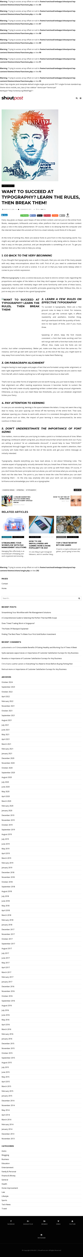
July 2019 (5, 839)
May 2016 (5, 1020)
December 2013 (8, 1134)
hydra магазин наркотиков (13, 653)
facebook (11, 1224)
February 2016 (7, 1034)
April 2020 (6, 796)
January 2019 (7, 868)
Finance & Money (8, 1176)
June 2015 (6, 1072)
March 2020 (6, 801)
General (61, 537)
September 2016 (8, 1001)
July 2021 (5, 725)
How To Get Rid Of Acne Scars (61, 499)
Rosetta (5, 658)
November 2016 (8, 991)
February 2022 (7, 701)
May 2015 (5, 1077)
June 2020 (6, 787)
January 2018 (7, 925)
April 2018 (6, 910)
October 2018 (7, 882)
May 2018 (5, 906)
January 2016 (7, 1039)
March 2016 (6, 1029)
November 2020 (8, 763)
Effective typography (10, 278)
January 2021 (7, 754)
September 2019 (8, 830)
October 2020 (7, 768)
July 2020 (5, 782)
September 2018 (8, 887)
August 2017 (7, 949)
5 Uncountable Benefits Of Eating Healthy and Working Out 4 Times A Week (46, 647)
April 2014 (6, 1115)
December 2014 (8, 1101)
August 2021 (7, 720)
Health (4, 1184)
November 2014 (8, 1105)
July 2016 (5, 1010)
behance (45, 1224)
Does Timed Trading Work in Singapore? (18, 623)
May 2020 (5, 792)
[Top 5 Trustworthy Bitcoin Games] (68, 524)
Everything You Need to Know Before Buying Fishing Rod (49, 664)
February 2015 (7, 1091)
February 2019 (7, 863)
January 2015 (7, 1096)
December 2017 (8, 929)
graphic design (9, 490)
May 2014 (5, 1110)
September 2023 (8, 687)
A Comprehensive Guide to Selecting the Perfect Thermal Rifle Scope (29, 618)
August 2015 (7, 1063)
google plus (28, 1224)
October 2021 (7, 711)
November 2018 (8, 877)
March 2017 (6, 972)
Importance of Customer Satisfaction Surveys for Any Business (53, 653)
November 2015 (8, 1048)
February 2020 (7, 806)
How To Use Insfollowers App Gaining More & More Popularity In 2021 (39, 544)
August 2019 (7, 834)
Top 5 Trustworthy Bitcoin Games (66, 544)
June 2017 (6, 958)
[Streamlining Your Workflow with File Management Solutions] (14, 524)
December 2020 (8, 758)
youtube (72, 1224)
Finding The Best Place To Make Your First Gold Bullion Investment (29, 634)
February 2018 (7, 920)
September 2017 (8, 944)
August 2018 (7, 891)
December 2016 (8, 987)
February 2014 (7, 1124)
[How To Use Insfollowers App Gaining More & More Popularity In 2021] (41, 524)
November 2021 (8, 706)
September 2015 (8, 1058)
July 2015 (5, 1067)
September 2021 (8, 715)
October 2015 (7, 1053)
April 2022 (6, 697)
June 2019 (6, 844)
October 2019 (7, 825)
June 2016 (6, 1015)
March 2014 (6, 1120)
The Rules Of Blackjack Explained (15, 629)
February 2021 (7, 749)
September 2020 (8, 773)
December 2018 (8, 872)
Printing (21, 490)
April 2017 (6, 967)
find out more (7, 669)
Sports (4, 1200)
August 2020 (7, 777)
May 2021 (5, 735)
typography (31, 490)
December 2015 (8, 1044)
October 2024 (7, 682)
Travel (4, 1209)
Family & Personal (9, 1172)
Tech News (8, 185)
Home (4, 588)
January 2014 (7, 1129)
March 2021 (6, 744)
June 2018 (6, 901)
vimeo (58, 1224)
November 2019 (8, 820)
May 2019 (5, 849)
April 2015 (6, 1082)
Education (6, 1163)
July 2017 (5, 953)
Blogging (5, 1155)
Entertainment (7, 1168)
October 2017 (7, 939)
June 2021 (6, 730)
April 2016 (6, 1025)
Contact (5, 584)
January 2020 (7, 811)
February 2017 (7, 977)
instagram (41, 1238)
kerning (28, 407)
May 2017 (5, 963)
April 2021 (6, 739)
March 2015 (6, 1086)
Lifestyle (5, 1196)
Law (3, 1192)
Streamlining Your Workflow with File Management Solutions (14, 545)
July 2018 (5, 896)
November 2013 (8, 1139)
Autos (4, 1151)
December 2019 (8, 815)
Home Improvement (10, 1188)
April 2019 (6, 853)
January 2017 (7, 982)
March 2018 (6, 915)
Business (6, 537)
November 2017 (8, 934)
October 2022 (7, 692)
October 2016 (7, 996)
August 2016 (7, 1006)
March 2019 (6, 858)
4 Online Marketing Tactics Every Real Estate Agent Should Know (23, 501)
